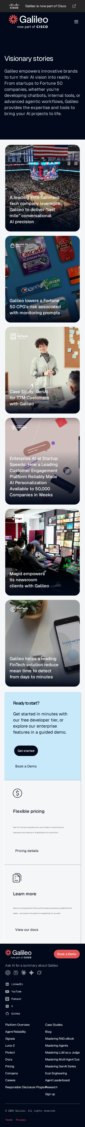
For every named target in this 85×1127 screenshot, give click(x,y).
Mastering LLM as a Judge (62, 1052)
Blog (48, 1032)
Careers (10, 1080)
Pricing (9, 1066)
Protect (10, 1052)
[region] (42, 6)
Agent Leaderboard (57, 1080)
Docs (8, 1059)
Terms (8, 1120)
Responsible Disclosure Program (26, 1087)
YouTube (16, 991)
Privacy (21, 1120)
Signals (10, 1039)
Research (51, 1087)
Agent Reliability (15, 1032)
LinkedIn (17, 984)
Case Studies (53, 1025)
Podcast (16, 999)
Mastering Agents (56, 1045)
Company (11, 1073)
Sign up (50, 1094)
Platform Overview (17, 1025)
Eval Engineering (56, 1073)
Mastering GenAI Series (60, 1066)
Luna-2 (10, 1045)
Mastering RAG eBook (59, 1039)
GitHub (15, 1013)
